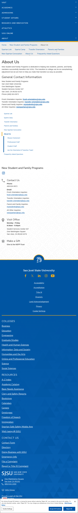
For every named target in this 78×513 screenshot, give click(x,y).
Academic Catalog (10, 384)
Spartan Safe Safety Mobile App (17, 426)
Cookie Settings (39, 311)
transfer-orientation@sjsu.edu (37, 102)
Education (6, 330)
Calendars (6, 403)
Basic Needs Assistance (13, 389)
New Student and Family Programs (23, 45)
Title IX (39, 292)
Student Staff (12, 146)
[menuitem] (6, 49)
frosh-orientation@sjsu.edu (34, 99)
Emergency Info (9, 456)
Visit (4, 2)
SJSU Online (7, 33)
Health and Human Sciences (15, 344)
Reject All (69, 509)
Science (5, 363)
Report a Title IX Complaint (15, 466)
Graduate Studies (10, 340)
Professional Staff (13, 142)
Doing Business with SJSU (14, 452)
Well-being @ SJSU (11, 431)
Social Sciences (9, 368)
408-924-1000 (10, 484)
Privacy (39, 306)
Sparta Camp (20, 49)
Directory (6, 447)
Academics (7, 8)
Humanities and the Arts (13, 354)
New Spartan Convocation (12, 54)
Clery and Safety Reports (14, 393)
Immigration (7, 422)
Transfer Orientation (37, 49)
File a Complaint (9, 461)
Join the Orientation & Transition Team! (20, 150)
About (5, 38)
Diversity (39, 297)
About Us (29, 54)
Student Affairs (10, 18)
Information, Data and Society (16, 349)
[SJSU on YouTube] (52, 275)
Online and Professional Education (18, 358)
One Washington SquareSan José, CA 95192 (14, 480)
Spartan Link (7, 49)
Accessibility (39, 283)
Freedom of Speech (11, 417)
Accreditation (39, 287)
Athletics (7, 28)
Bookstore (7, 398)
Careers (5, 407)
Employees (7, 412)
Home (4, 45)
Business (6, 325)
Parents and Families (56, 49)
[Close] (75, 501)
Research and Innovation (15, 23)
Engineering (7, 335)
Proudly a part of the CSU (12, 496)
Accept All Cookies (55, 509)
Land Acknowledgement (39, 301)
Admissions (7, 13)
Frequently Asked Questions (48, 54)
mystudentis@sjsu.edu (32, 104)
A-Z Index (6, 379)
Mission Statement (13, 138)
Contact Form (8, 442)
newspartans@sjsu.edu (25, 107)
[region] (39, 505)
